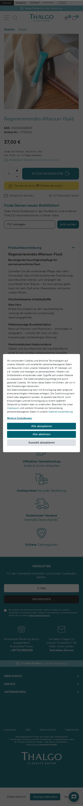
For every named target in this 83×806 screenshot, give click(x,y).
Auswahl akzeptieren (41, 442)
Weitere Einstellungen (19, 418)
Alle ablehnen (41, 434)
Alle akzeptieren (41, 426)
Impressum (13, 408)
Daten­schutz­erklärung (61, 411)
